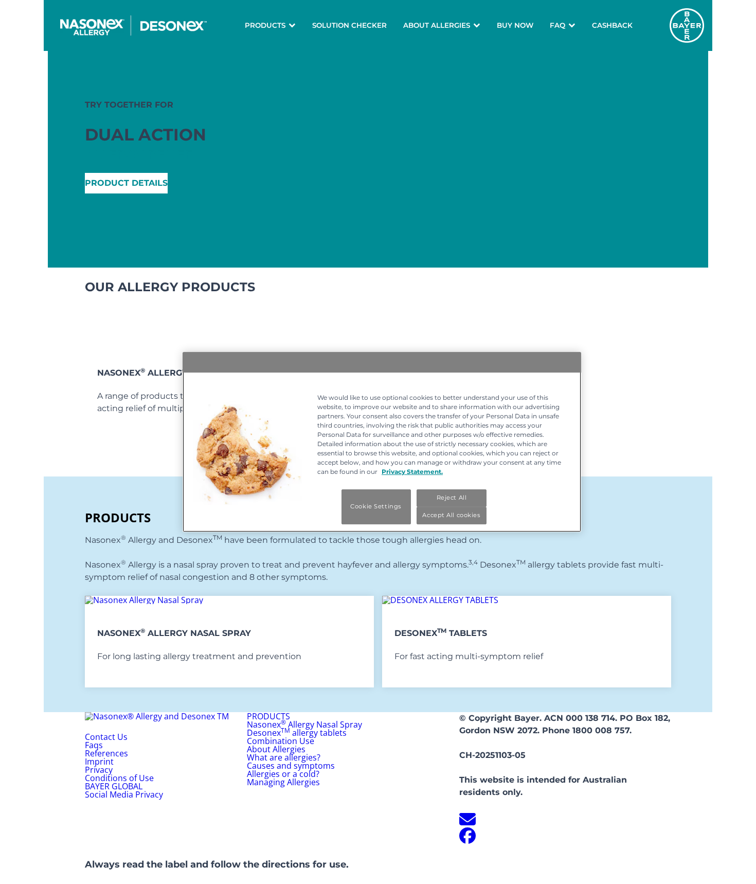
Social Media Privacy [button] (124, 794)
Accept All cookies (451, 515)
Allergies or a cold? (283, 774)
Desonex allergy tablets (297, 732)
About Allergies (436, 25)
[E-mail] (467, 822)
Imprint (99, 761)
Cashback (612, 25)
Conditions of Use (119, 778)
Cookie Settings (376, 506)
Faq (557, 25)
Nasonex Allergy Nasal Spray (304, 724)
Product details (126, 183)
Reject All (452, 497)
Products (265, 25)
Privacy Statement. (412, 471)
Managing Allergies (283, 782)
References (106, 753)
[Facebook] (467, 838)
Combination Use (280, 741)
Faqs (94, 745)
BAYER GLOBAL (113, 786)
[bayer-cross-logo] (687, 25)
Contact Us (106, 736)
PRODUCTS (268, 716)
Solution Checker (349, 25)
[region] (382, 442)
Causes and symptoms (291, 765)
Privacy (99, 769)
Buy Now (515, 25)
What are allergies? (283, 757)
